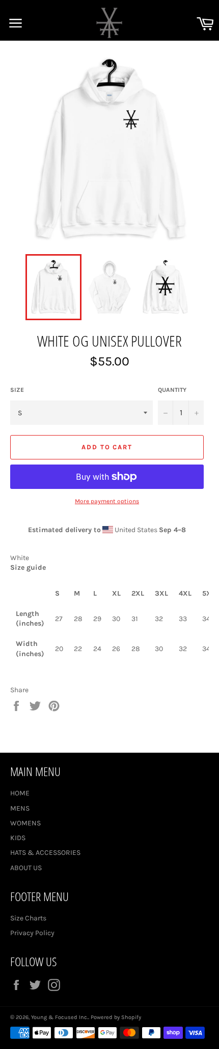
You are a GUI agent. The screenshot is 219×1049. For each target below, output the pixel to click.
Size (17, 389)
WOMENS (25, 823)
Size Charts (28, 918)
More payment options (107, 501)
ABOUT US (26, 867)
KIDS (17, 838)
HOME (20, 793)
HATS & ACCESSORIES (45, 852)
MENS (20, 808)
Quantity (172, 389)
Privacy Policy (32, 933)
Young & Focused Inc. (59, 1017)
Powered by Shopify (116, 1017)
